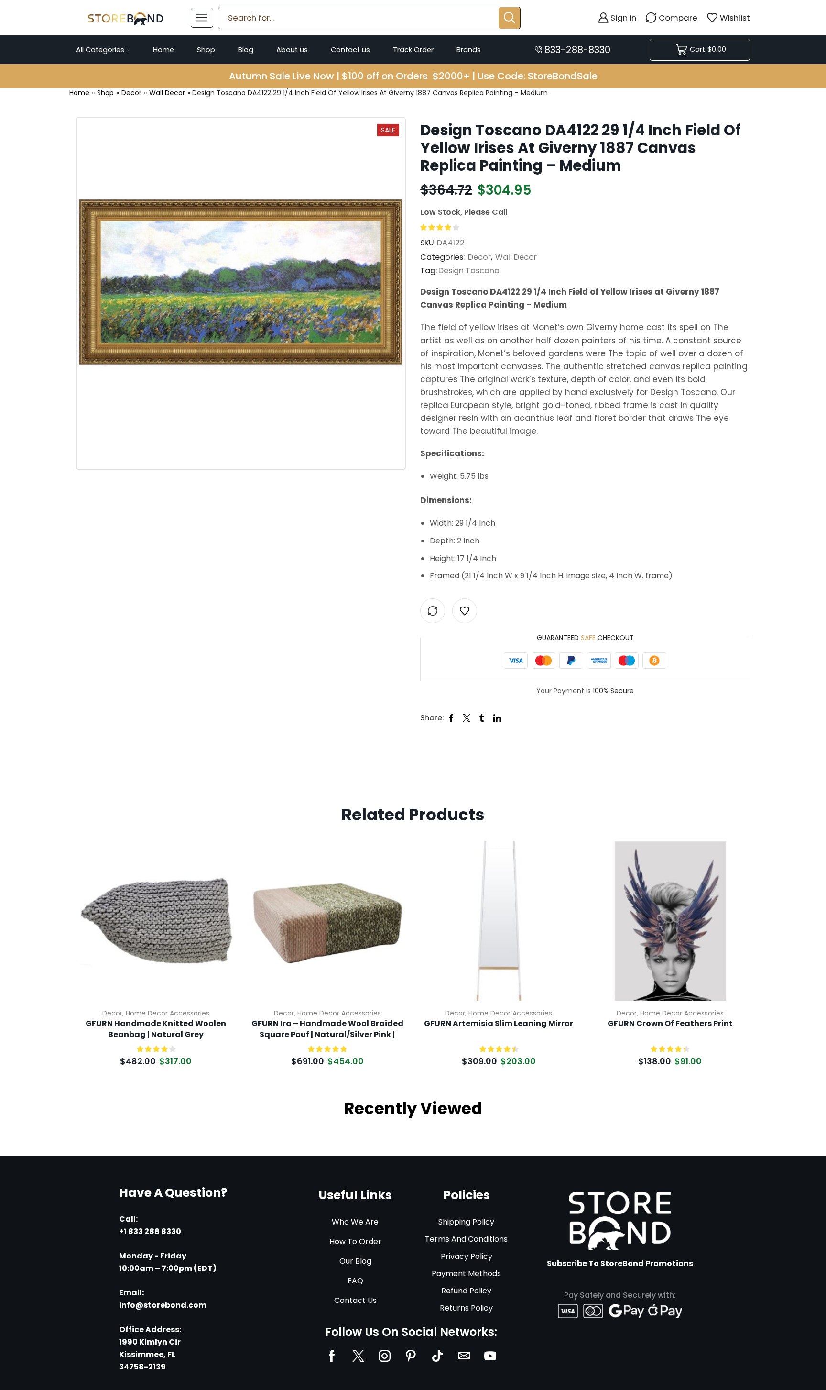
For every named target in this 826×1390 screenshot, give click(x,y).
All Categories (100, 50)
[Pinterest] (411, 1356)
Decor (131, 93)
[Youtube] (490, 1356)
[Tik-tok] (437, 1356)
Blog (245, 50)
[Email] (464, 1356)
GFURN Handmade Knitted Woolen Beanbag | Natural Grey (156, 1028)
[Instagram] (385, 1356)
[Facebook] (332, 1356)
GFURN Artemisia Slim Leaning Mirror (498, 1023)
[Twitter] (358, 1356)
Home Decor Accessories (167, 1013)
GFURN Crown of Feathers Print (670, 1023)
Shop (206, 50)
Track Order (413, 50)
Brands (468, 50)
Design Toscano (469, 270)
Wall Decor (167, 93)
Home (163, 50)
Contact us (350, 50)
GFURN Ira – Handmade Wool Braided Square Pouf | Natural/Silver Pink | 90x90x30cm (327, 1029)
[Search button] (509, 18)
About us (292, 50)
